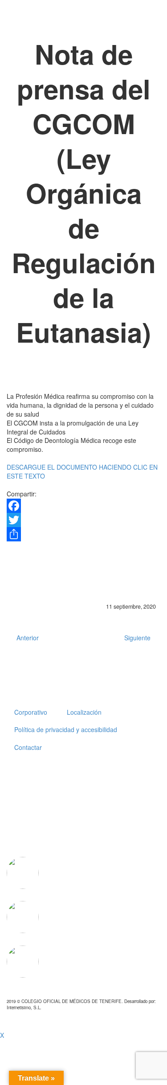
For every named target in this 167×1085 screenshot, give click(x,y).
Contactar (28, 747)
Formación (119, 19)
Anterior (27, 637)
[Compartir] (83, 534)
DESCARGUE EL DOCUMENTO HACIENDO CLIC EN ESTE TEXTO (82, 471)
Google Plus (77, 581)
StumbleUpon (137, 581)
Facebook (48, 581)
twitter (116, 777)
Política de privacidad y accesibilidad (65, 729)
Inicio (24, 19)
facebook (142, 777)
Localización (84, 712)
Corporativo (67, 19)
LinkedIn (107, 581)
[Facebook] (83, 506)
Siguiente (137, 637)
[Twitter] (83, 520)
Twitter (18, 581)
